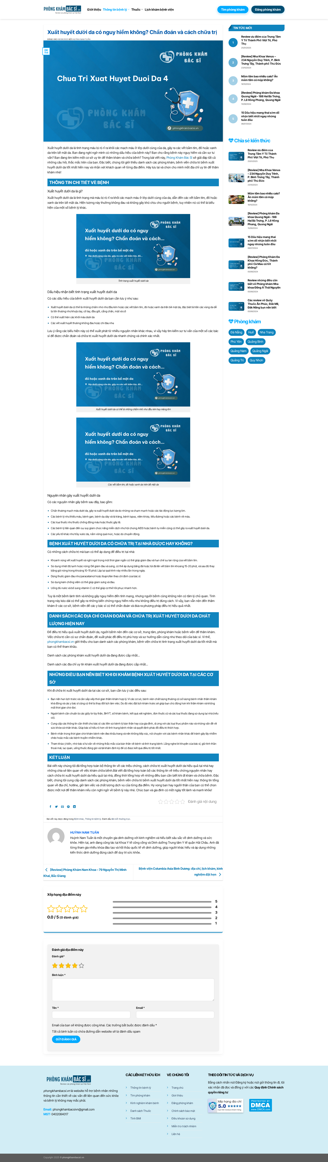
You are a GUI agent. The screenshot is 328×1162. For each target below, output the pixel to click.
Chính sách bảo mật (183, 1110)
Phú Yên (236, 341)
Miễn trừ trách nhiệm (184, 1126)
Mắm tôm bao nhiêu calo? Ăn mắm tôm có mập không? (259, 78)
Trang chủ (177, 1087)
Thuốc (135, 9)
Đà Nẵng (236, 332)
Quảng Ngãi (260, 350)
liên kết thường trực (121, 819)
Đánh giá (58, 956)
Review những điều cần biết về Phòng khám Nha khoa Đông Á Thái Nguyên (264, 284)
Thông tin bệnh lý (115, 9)
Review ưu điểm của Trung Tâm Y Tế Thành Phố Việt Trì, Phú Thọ (261, 40)
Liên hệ (176, 1134)
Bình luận (59, 975)
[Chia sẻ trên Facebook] (50, 807)
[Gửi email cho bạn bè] (62, 807)
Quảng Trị (237, 360)
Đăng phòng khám (182, 1103)
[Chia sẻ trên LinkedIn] (74, 807)
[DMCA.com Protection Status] (260, 1105)
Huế (251, 332)
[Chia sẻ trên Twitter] (56, 807)
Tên (55, 1007)
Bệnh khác (79, 819)
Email (140, 1007)
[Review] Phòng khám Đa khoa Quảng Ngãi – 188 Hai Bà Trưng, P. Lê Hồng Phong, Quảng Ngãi (261, 96)
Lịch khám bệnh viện (159, 9)
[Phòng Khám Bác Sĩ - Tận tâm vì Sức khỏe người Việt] (62, 9)
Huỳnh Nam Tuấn (82, 39)
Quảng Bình (255, 341)
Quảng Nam (238, 350)
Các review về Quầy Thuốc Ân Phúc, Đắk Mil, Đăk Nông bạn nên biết (263, 304)
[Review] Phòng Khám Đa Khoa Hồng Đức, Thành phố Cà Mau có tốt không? (264, 262)
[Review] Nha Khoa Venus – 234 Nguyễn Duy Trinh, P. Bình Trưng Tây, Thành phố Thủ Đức (261, 60)
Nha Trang (267, 332)
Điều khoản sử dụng (183, 1118)
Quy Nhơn (256, 360)
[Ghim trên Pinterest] (68, 807)
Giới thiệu (94, 9)
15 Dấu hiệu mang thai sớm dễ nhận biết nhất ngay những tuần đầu (260, 116)
